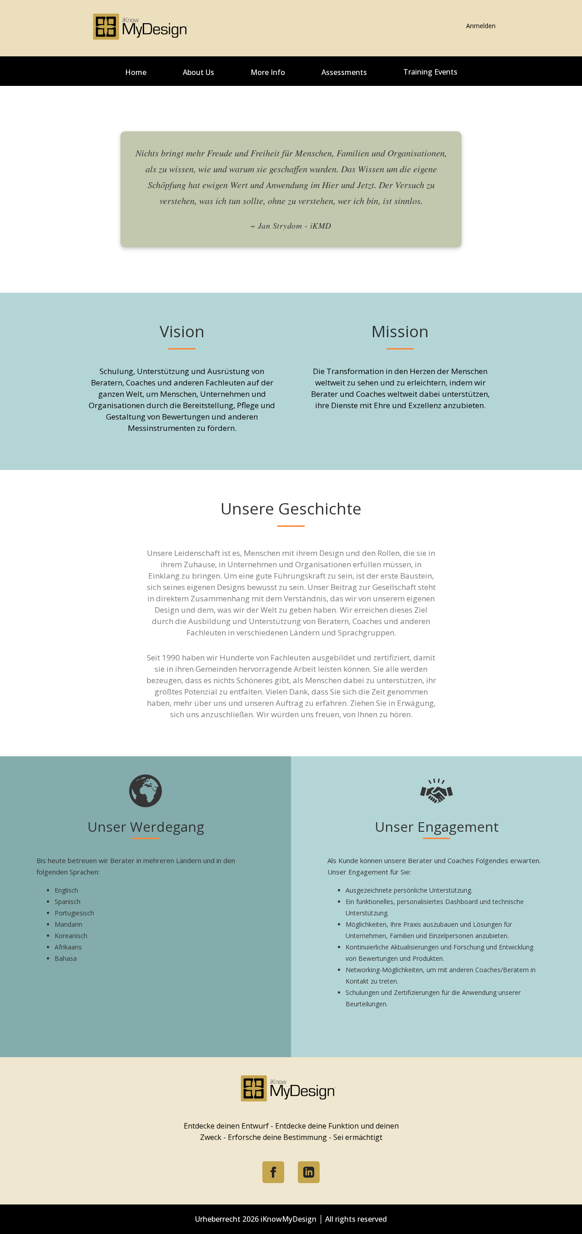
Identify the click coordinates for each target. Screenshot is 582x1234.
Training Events (430, 72)
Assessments (344, 72)
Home (135, 72)
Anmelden (481, 25)
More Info (268, 72)
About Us (198, 72)
